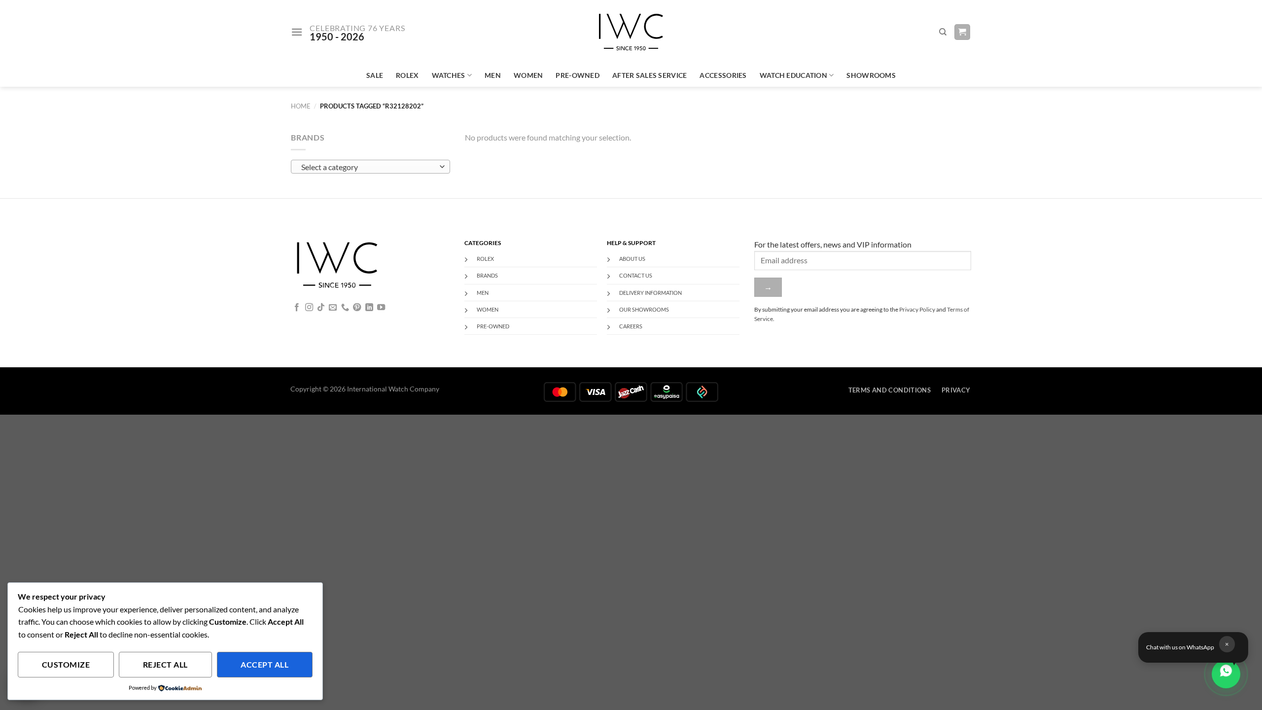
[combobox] (370, 167)
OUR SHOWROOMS (644, 309)
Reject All (165, 664)
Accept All (264, 664)
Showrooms (871, 75)
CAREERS (630, 326)
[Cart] (962, 32)
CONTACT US (635, 275)
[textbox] (368, 167)
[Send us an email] (333, 307)
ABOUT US (632, 258)
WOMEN (487, 309)
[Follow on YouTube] (381, 307)
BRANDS (487, 275)
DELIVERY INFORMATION (650, 292)
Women (528, 75)
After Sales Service (649, 75)
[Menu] (297, 32)
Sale (374, 75)
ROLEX (485, 258)
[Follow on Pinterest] (357, 307)
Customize (66, 664)
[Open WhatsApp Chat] (1226, 674)
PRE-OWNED (493, 326)
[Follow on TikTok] (321, 307)
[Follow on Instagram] (309, 307)
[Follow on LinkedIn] (369, 307)
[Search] (942, 32)
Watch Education (793, 75)
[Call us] (345, 307)
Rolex (407, 75)
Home (301, 106)
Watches (448, 75)
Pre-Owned (577, 75)
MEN (483, 292)
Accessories (723, 75)
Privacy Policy (917, 309)
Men (493, 75)
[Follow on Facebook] (297, 307)
